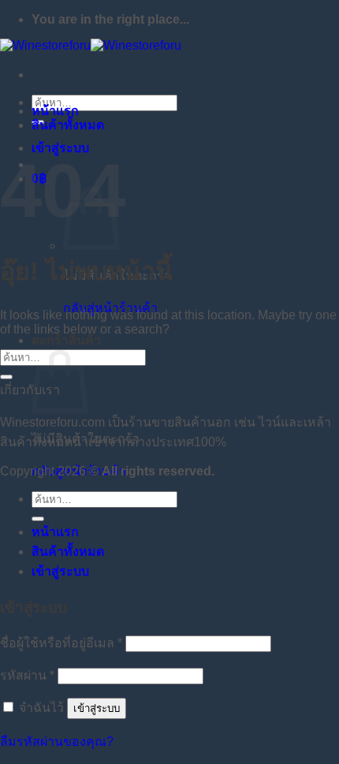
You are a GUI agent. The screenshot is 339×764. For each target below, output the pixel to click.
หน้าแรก (55, 110)
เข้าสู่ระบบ (96, 708)
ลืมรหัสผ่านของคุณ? (57, 741)
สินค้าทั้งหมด (68, 125)
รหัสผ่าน (27, 675)
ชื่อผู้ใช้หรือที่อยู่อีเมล (61, 643)
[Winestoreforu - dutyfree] (90, 45)
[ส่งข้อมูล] (6, 377)
